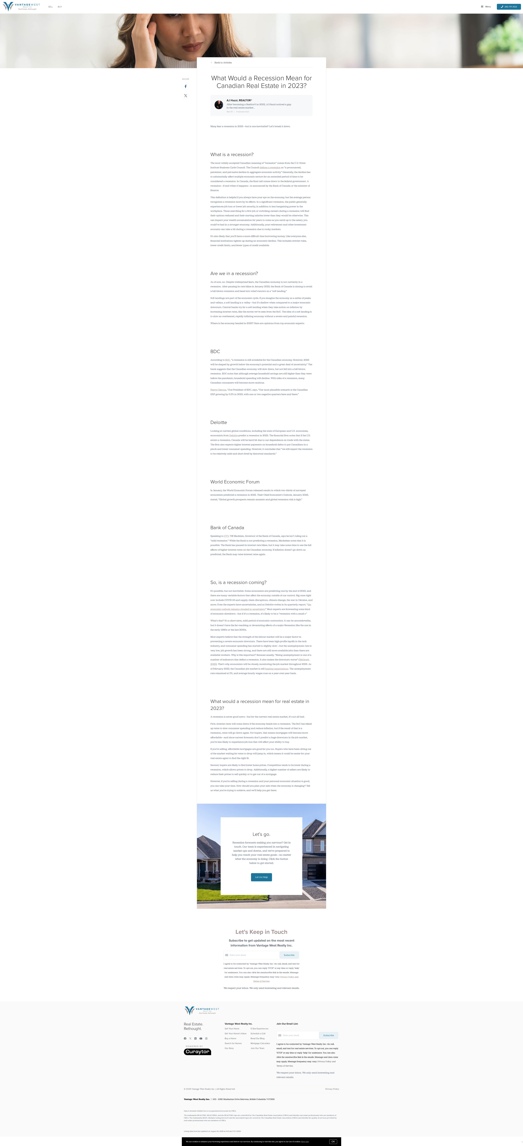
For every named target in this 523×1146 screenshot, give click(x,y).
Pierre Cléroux (218, 389)
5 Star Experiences (259, 1028)
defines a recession (270, 167)
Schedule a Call (258, 1033)
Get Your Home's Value (236, 1033)
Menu (488, 6)
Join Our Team (257, 1048)
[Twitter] (190, 1038)
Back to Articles (223, 62)
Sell (50, 6)
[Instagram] (206, 1038)
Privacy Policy (332, 1089)
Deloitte (233, 435)
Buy (60, 6)
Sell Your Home (232, 1028)
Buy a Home (230, 1038)
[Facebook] (185, 1038)
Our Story (229, 1048)
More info (305, 1141)
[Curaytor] (197, 1054)
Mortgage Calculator (260, 1043)
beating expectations (276, 668)
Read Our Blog (257, 1038)
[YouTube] (201, 1038)
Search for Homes (233, 1043)
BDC (227, 360)
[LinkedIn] (195, 1038)
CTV (226, 536)
